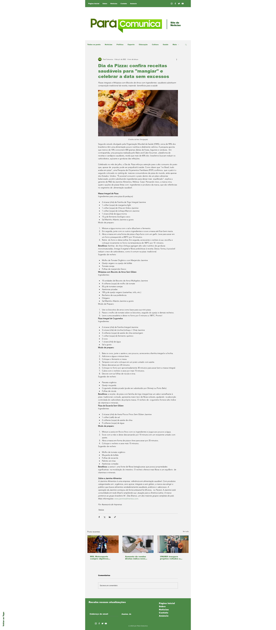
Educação (143, 44)
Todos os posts (93, 44)
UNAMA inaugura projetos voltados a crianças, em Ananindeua (170, 558)
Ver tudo (186, 531)
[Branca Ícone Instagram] (171, 3)
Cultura (155, 44)
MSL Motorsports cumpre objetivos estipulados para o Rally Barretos (103, 558)
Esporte (131, 44)
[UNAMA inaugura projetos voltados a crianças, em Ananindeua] (173, 544)
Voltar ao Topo (3, 619)
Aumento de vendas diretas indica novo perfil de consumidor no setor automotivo (137, 558)
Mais (175, 44)
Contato (163, 612)
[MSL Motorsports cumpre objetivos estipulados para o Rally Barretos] (103, 544)
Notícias (108, 44)
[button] (186, 44)
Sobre (162, 606)
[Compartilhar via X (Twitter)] (104, 517)
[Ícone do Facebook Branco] (99, 623)
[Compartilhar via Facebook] (99, 517)
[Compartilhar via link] (115, 517)
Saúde (165, 44)
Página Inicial (167, 603)
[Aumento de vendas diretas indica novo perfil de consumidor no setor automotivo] (138, 544)
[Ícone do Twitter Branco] (102, 623)
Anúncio (163, 616)
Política (120, 44)
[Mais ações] (176, 59)
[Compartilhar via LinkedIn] (110, 517)
